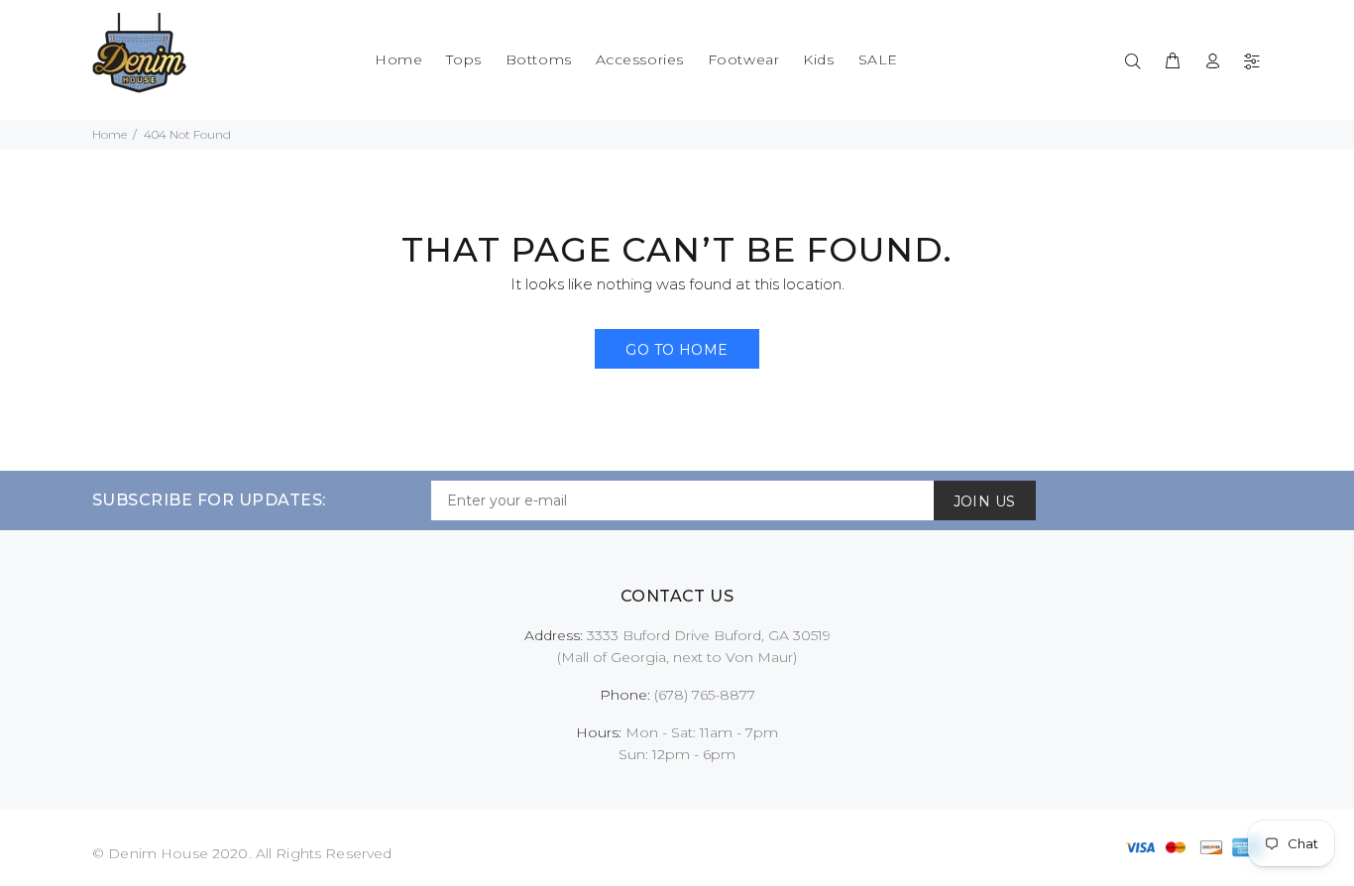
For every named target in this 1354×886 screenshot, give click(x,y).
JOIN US (985, 501)
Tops (463, 59)
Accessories (640, 59)
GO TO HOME (676, 350)
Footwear (743, 59)
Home (398, 59)
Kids (818, 59)
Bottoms (539, 59)
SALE (878, 59)
